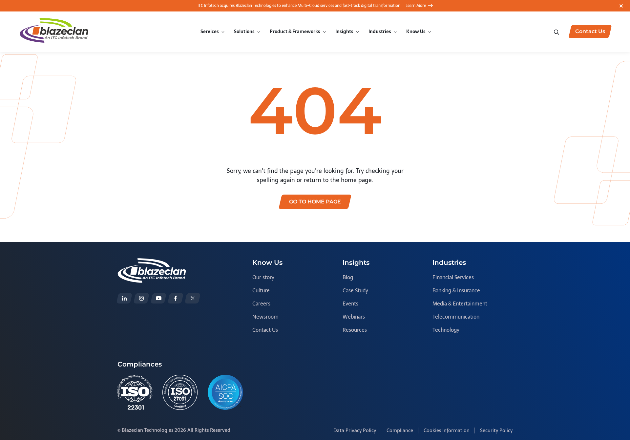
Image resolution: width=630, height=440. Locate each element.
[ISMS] (180, 392)
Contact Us (265, 329)
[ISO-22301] (135, 392)
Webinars (354, 316)
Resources (355, 329)
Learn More (416, 5)
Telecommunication (455, 316)
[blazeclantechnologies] (141, 298)
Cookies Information (447, 430)
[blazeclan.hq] (175, 298)
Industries (379, 31)
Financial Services (453, 277)
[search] (557, 31)
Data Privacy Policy (354, 430)
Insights (344, 31)
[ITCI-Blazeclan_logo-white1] (151, 262)
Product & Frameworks (295, 31)
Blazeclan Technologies (147, 430)
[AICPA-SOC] (225, 392)
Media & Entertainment (459, 303)
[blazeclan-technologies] (124, 298)
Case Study (355, 290)
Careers (261, 303)
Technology (445, 329)
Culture (261, 290)
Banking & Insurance (456, 290)
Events (350, 303)
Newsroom (265, 316)
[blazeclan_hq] (193, 298)
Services (209, 31)
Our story (263, 277)
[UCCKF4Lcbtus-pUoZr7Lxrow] (158, 298)
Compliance (400, 430)
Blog (348, 277)
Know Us (416, 31)
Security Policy (496, 430)
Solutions (244, 31)
